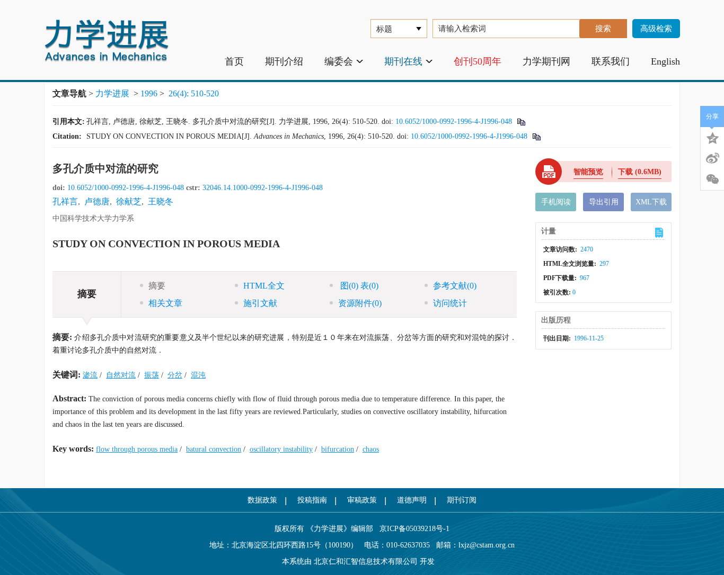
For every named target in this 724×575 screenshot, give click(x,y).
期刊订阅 (461, 500)
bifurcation (337, 449)
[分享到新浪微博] (712, 158)
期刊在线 (403, 61)
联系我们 (610, 61)
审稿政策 (362, 500)
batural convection (213, 449)
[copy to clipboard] (536, 136)
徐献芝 (129, 201)
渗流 (90, 375)
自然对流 (121, 375)
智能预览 (588, 172)
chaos (371, 449)
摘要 (156, 285)
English (665, 61)
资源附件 (360, 303)
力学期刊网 (546, 61)
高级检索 (656, 28)
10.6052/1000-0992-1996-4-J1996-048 (453, 121)
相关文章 (165, 303)
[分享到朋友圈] (712, 179)
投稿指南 (312, 500)
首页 (234, 61)
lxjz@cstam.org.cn (486, 545)
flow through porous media (137, 449)
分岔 (174, 375)
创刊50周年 (477, 61)
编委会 (338, 61)
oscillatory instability (281, 449)
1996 (148, 93)
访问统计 (450, 303)
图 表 (358, 285)
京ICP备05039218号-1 (411, 529)
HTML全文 (264, 285)
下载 (639, 172)
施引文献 (260, 303)
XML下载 (651, 202)
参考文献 (454, 285)
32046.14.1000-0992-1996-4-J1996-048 (262, 188)
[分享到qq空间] (712, 137)
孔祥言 (65, 201)
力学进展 (112, 93)
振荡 (151, 375)
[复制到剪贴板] (520, 121)
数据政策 (262, 500)
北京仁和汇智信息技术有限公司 (366, 561)
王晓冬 (160, 201)
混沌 (198, 375)
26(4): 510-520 (194, 93)
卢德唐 (97, 201)
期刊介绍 (284, 61)
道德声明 (412, 500)
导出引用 (604, 202)
